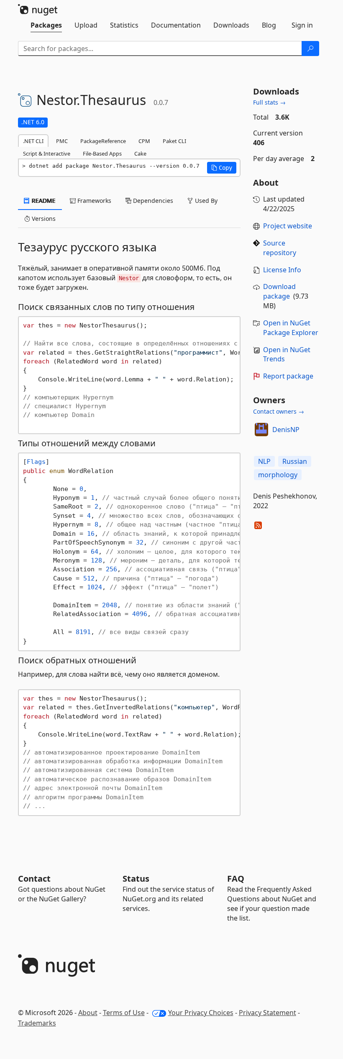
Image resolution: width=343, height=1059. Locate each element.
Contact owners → (278, 411)
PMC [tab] (62, 141)
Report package (288, 376)
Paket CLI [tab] (174, 141)
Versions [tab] (43, 219)
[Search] (310, 48)
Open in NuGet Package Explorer (290, 327)
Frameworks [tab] (93, 201)
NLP (264, 461)
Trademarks (37, 1023)
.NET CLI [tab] (33, 141)
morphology (277, 474)
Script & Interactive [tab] (46, 153)
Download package (279, 291)
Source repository (279, 247)
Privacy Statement (267, 1012)
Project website (287, 225)
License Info (282, 269)
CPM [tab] (144, 141)
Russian (294, 461)
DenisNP (285, 429)
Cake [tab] (140, 153)
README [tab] (43, 201)
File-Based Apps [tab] (102, 153)
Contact (34, 878)
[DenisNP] (261, 429)
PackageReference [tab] (103, 141)
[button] (221, 168)
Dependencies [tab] (152, 201)
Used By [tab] (205, 201)
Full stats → (269, 102)
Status (136, 878)
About (87, 1012)
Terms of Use (124, 1012)
